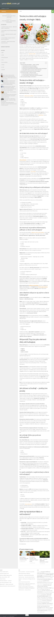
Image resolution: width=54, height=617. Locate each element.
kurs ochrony (40, 577)
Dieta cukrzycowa (5, 57)
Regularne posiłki (32, 53)
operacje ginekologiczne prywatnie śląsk (44, 587)
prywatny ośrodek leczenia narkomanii (44, 595)
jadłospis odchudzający (34, 285)
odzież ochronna (40, 585)
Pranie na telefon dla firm (4, 571)
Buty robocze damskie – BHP (5, 577)
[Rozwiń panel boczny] (52, 11)
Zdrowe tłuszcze (23, 159)
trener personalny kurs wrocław (43, 606)
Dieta (21, 11)
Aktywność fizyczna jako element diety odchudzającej (30, 71)
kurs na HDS (52, 576)
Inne (2, 59)
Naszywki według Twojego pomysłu (6, 575)
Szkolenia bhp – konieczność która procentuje (26, 575)
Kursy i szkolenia (4, 62)
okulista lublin (40, 586)
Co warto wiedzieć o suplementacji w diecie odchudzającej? (32, 75)
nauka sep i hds (41, 583)
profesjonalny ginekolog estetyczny (41, 593)
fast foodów (33, 171)
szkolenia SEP (50, 599)
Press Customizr (12, 616)
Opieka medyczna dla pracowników (8, 75)
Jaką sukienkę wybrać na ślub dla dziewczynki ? (7, 586)
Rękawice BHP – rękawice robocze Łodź (6, 584)
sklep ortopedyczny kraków (44, 598)
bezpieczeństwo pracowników (43, 572)
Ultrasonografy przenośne (44, 609)
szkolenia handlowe (39, 599)
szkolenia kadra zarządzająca (45, 599)
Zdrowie (3, 69)
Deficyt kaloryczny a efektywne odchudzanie (30, 67)
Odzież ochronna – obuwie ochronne (9, 80)
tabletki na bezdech (47, 603)
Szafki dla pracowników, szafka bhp (9, 86)
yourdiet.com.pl (25, 22)
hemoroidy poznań (46, 576)
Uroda (3, 67)
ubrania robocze (45, 607)
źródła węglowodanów (43, 287)
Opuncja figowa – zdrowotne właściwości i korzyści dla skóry (24, 558)
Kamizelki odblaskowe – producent (5, 580)
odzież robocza (47, 585)
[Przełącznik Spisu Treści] (45, 63)
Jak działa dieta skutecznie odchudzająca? (30, 65)
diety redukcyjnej (28, 504)
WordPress (4, 616)
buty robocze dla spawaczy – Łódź (5, 582)
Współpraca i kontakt (5, 8)
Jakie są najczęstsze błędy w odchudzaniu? (28, 76)
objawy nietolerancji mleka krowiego (47, 583)
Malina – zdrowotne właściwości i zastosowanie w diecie (44, 560)
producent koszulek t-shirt (4, 573)
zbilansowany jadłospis (29, 95)
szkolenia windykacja (47, 600)
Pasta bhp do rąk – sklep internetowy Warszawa (26, 577)
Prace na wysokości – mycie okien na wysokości (26, 571)
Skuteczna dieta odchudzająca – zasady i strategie (30, 64)
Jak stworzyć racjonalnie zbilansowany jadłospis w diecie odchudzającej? (35, 68)
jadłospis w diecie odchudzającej (37, 232)
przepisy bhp (49, 596)
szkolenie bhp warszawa (41, 602)
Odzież (3, 64)
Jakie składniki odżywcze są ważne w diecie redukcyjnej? (32, 69)
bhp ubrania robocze (48, 573)
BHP (2, 52)
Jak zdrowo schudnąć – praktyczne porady (28, 72)
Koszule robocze (2, 578)
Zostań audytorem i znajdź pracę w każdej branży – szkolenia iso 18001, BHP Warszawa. (8, 100)
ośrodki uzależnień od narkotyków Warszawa (48, 592)
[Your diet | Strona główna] (11, 3)
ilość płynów (40, 115)
